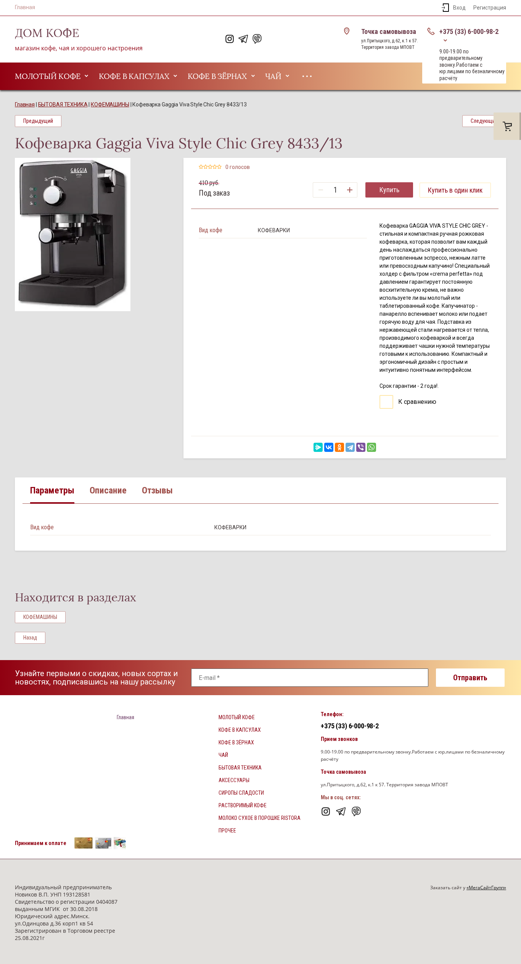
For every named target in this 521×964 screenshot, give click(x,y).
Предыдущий (38, 121)
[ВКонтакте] (328, 447)
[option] (91, 234)
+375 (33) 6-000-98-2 (468, 31)
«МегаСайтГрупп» (486, 887)
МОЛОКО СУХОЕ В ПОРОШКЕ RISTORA (260, 818)
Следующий (484, 121)
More (307, 76)
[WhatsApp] (371, 447)
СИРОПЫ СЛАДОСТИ (241, 793)
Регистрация (489, 8)
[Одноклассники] (339, 447)
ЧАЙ (273, 76)
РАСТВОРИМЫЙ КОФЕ (243, 805)
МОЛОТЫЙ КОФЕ (47, 76)
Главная (25, 7)
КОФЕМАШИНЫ (40, 617)
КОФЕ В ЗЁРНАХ (217, 76)
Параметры (52, 490)
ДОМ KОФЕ (47, 33)
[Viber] (360, 447)
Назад (30, 638)
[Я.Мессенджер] (318, 447)
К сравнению (416, 401)
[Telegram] (350, 447)
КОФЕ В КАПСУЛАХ (134, 76)
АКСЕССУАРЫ (234, 780)
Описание (108, 490)
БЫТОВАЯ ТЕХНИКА (240, 768)
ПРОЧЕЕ (227, 830)
